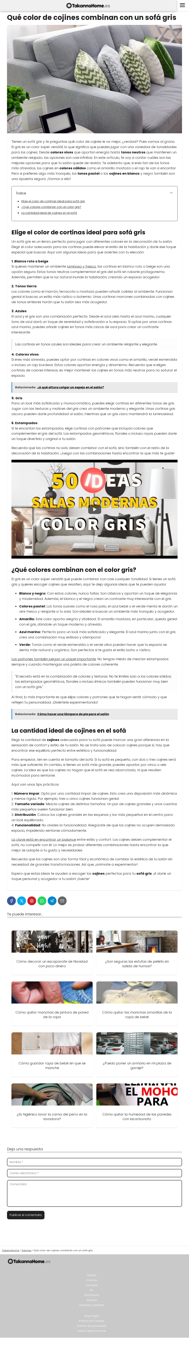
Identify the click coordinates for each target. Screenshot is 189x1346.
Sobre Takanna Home (91, 1331)
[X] (21, 900)
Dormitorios (91, 1295)
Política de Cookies (91, 1321)
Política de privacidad (91, 1326)
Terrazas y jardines (91, 1305)
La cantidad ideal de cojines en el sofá (49, 213)
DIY (91, 1290)
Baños (91, 1275)
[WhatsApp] (41, 900)
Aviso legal (92, 1316)
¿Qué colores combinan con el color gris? (51, 207)
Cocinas (91, 1280)
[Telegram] (52, 900)
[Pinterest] (31, 900)
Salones (91, 1300)
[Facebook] (11, 900)
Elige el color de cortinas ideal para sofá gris (53, 201)
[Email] (62, 900)
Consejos (91, 1285)
